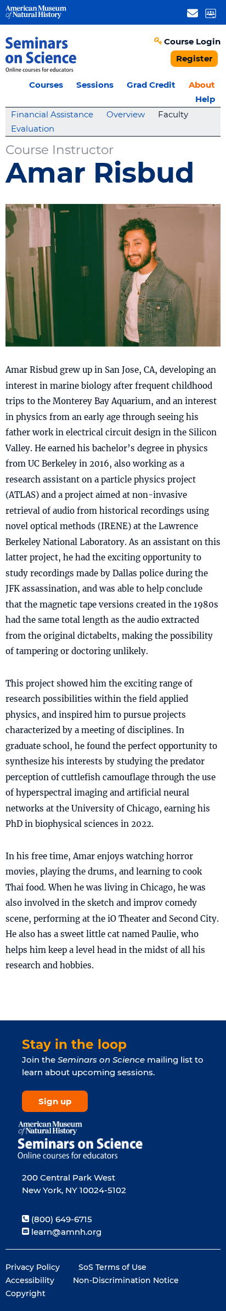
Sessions (95, 85)
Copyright (25, 1293)
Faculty (173, 114)
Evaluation (32, 128)
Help (205, 99)
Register (194, 58)
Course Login (192, 41)
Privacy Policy (32, 1267)
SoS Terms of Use (112, 1267)
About (202, 85)
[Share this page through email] (192, 12)
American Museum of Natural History (35, 12)
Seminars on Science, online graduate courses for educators (41, 54)
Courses (46, 85)
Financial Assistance (52, 114)
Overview (125, 114)
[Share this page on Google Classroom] (210, 12)
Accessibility (29, 1280)
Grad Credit (151, 85)
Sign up (54, 1101)
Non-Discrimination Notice (126, 1280)
